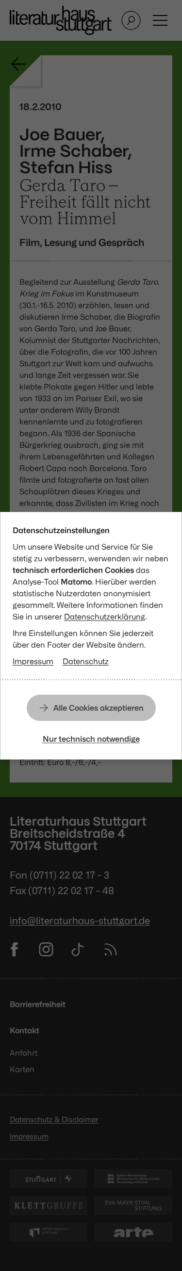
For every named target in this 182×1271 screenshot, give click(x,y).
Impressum (33, 661)
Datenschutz (86, 661)
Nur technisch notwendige (91, 738)
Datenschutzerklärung (104, 616)
